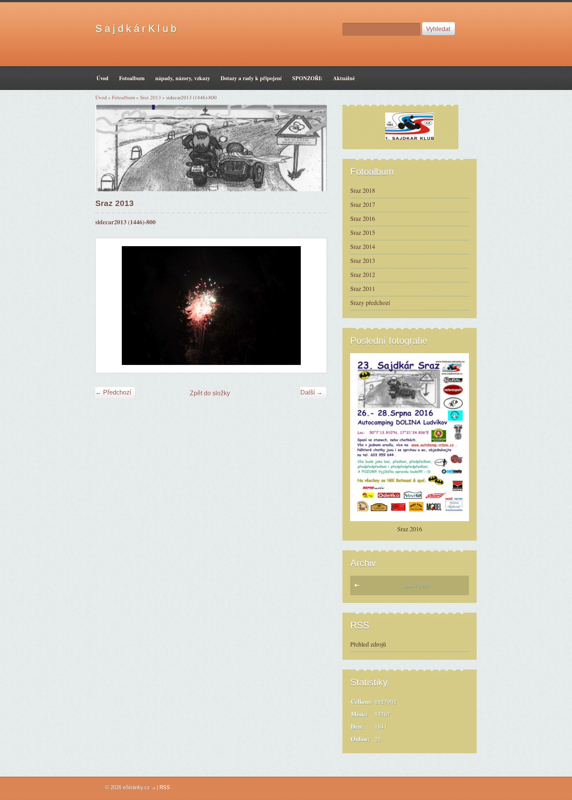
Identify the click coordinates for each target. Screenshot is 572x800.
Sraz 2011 (362, 288)
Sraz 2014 (362, 246)
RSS (165, 787)
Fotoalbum (123, 97)
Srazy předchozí (370, 302)
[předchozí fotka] (108, 305)
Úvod (101, 97)
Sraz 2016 (362, 218)
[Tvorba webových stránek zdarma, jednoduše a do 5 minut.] (154, 788)
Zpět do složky (210, 393)
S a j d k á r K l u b (135, 28)
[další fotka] (314, 305)
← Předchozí (113, 392)
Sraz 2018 (362, 190)
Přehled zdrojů (368, 644)
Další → (311, 392)
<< (358, 587)
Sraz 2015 (362, 232)
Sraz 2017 (362, 204)
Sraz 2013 (150, 97)
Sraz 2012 (362, 274)
